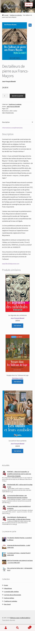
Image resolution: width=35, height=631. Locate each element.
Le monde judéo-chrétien (11, 591)
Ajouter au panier (17, 96)
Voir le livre (17, 325)
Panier (27, 626)
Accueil (6, 15)
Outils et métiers (9, 598)
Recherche (17, 628)
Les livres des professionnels (12, 595)
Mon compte (6, 628)
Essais (6, 585)
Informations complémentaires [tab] (12, 128)
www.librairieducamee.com (10, 264)
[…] (5, 481)
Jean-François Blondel (13, 106)
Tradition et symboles (16, 15)
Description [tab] (6, 122)
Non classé (7, 604)
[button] (30, 25)
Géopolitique (8, 588)
